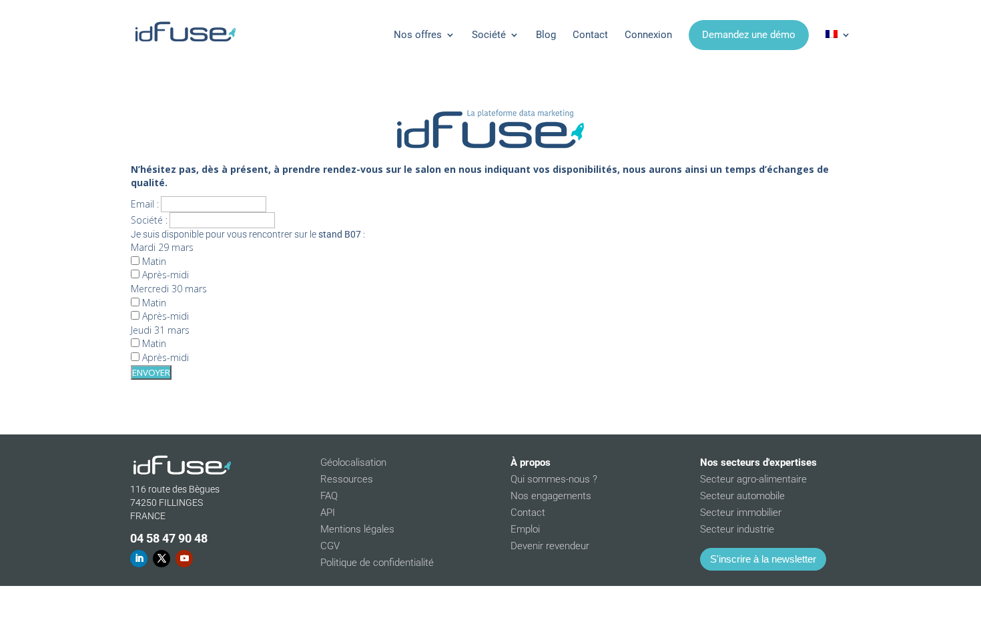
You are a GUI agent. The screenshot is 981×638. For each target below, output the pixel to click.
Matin (152, 261)
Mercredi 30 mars (169, 288)
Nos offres (418, 35)
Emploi (525, 529)
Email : (145, 204)
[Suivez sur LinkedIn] (138, 558)
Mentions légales (357, 529)
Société (489, 35)
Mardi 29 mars (162, 247)
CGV (330, 546)
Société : (149, 220)
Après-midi (164, 274)
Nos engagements (551, 496)
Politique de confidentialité (377, 563)
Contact (590, 35)
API (327, 513)
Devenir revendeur (550, 546)
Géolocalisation (353, 462)
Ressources (346, 479)
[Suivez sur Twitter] (161, 558)
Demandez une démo (748, 35)
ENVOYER (151, 372)
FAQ (329, 496)
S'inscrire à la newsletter (763, 559)
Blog (546, 35)
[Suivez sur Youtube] (184, 558)
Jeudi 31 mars (160, 330)
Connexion (648, 35)
